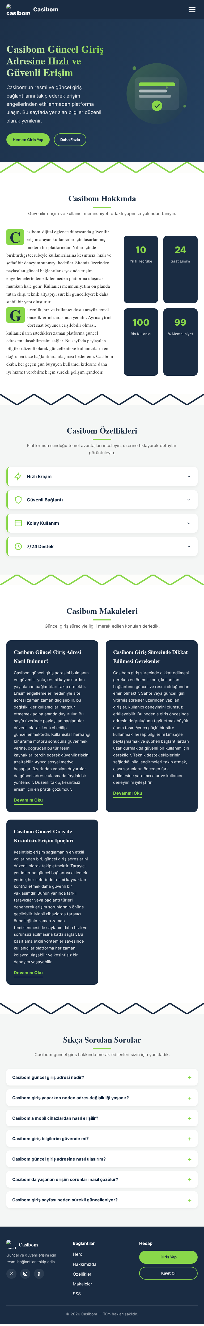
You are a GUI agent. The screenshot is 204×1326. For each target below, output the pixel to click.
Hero (78, 1254)
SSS (77, 1293)
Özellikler (82, 1274)
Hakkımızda (84, 1264)
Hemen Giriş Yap (28, 139)
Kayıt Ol (168, 1273)
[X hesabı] (11, 1274)
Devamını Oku (28, 800)
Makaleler (82, 1283)
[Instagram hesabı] (25, 1274)
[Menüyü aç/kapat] (192, 9)
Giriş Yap (168, 1257)
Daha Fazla (70, 139)
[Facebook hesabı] (39, 1274)
